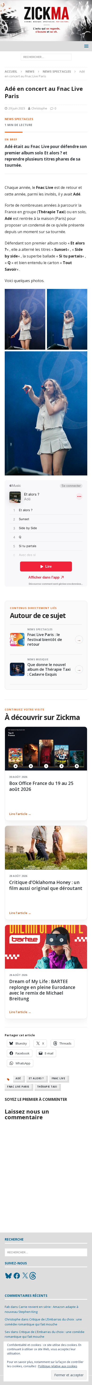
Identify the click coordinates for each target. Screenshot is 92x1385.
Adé (18, 1078)
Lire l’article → (20, 814)
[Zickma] (46, 38)
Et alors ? (36, 1078)
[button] (85, 46)
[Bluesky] (8, 1276)
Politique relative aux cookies (57, 1366)
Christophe (39, 108)
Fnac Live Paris (18, 1086)
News (29, 71)
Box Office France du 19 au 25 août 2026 (41, 786)
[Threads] (33, 1276)
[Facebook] (17, 1276)
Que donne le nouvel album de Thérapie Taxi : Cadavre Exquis (49, 669)
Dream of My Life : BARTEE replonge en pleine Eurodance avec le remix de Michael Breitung (42, 990)
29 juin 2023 (16, 108)
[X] (25, 1276)
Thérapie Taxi (47, 1086)
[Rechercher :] (46, 56)
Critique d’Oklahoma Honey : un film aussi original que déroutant (45, 885)
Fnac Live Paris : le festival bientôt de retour (44, 639)
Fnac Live (58, 1078)
